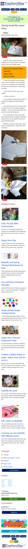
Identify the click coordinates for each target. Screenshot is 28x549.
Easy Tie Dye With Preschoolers (9, 224)
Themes (6, 455)
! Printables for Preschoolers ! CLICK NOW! (14, 19)
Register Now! (14, 531)
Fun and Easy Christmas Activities (12, 283)
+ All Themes (13, 470)
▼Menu (14, 12)
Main (17, 9)
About (14, 539)
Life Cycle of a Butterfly (11, 421)
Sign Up (14, 512)
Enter (12, 9)
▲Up (11, 541)
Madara (5, 491)
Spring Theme (9, 76)
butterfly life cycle (9, 391)
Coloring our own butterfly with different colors (13, 434)
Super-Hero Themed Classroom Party (10, 339)
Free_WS (23, 9)
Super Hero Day (8, 240)
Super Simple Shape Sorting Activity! (10, 311)
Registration (6, 9)
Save (5, 57)
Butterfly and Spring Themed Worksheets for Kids (12, 265)
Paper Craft (8, 74)
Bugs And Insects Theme (13, 68)
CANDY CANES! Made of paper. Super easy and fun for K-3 (13, 357)
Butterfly (7, 71)
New (17, 536)
